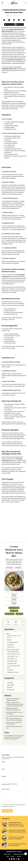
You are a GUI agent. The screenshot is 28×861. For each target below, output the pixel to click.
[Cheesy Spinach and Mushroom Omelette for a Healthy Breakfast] (4, 831)
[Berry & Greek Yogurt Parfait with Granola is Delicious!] (4, 845)
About (12, 856)
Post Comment (7, 810)
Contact (19, 856)
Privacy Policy (7, 854)
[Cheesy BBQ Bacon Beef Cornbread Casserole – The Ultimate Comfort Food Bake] (4, 824)
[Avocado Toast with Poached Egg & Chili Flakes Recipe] (4, 838)
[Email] (23, 20)
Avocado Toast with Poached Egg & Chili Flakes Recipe (16, 837)
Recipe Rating (5, 784)
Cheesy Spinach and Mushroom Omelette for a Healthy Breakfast (17, 831)
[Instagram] (14, 859)
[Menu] (25, 2)
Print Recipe (20, 24)
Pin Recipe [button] (18, 567)
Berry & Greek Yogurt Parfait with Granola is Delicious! (17, 844)
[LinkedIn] (19, 20)
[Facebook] (4, 20)
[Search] (2, 2)
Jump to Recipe (10, 24)
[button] (21, 633)
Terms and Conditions (18, 854)
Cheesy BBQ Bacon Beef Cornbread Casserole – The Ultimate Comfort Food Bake (16, 824)
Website (4, 776)
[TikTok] (16, 859)
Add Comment (6, 789)
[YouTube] (18, 859)
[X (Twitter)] (9, 20)
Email (3, 769)
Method (22, 624)
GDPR (8, 856)
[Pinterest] (14, 20)
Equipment (15, 624)
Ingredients (8, 624)
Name (4, 762)
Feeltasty (19, 851)
